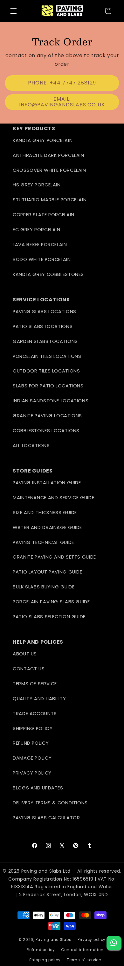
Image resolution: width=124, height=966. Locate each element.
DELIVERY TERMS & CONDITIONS (50, 803)
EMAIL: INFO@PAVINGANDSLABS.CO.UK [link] (62, 102)
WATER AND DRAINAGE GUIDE (47, 527)
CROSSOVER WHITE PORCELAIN (49, 170)
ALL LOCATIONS (31, 445)
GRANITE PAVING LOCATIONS (47, 416)
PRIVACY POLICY (32, 773)
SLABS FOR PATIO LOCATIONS (48, 386)
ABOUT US (25, 654)
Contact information (82, 949)
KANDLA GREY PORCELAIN (42, 140)
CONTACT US (29, 669)
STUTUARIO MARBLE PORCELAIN (49, 200)
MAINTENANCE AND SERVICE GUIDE (53, 497)
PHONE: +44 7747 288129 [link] (62, 82)
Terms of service (84, 960)
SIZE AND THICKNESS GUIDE (45, 512)
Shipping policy (45, 960)
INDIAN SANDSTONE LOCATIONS (50, 401)
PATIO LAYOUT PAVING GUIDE (47, 572)
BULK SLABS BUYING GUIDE (44, 587)
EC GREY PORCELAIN (36, 229)
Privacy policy (92, 939)
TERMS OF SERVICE (35, 684)
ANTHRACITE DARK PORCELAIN (48, 155)
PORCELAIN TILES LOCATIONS (47, 356)
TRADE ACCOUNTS (35, 713)
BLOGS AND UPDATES (38, 788)
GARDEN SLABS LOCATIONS (45, 341)
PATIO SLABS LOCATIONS (42, 326)
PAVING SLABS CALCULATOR (46, 818)
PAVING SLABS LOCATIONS (44, 311)
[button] (13, 10)
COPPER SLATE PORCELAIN (43, 214)
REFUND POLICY (31, 743)
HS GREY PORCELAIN (37, 185)
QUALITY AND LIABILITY (39, 698)
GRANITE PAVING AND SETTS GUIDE (54, 557)
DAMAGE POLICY (32, 758)
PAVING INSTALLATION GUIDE (47, 483)
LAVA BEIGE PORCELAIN (40, 244)
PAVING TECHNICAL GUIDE (43, 542)
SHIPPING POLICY (32, 728)
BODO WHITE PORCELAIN (42, 259)
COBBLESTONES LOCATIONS (46, 430)
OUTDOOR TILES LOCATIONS (46, 371)
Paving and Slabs (54, 939)
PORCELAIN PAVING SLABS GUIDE (51, 602)
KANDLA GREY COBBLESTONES (48, 274)
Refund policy (41, 949)
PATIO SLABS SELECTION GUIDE (49, 617)
